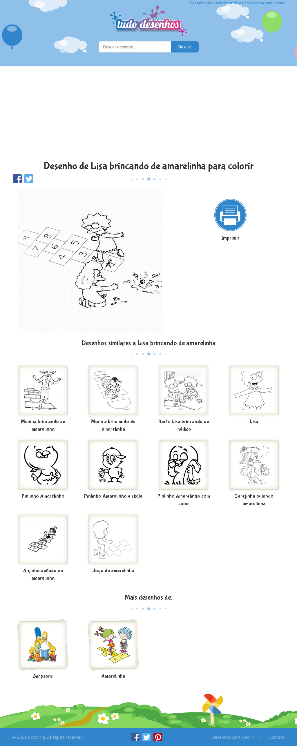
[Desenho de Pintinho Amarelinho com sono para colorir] (184, 465)
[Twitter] (147, 739)
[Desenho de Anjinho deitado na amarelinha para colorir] (43, 539)
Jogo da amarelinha (113, 571)
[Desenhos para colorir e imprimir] (148, 21)
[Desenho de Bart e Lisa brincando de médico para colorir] (184, 390)
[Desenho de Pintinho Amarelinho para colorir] (43, 465)
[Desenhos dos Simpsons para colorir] (43, 645)
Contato (277, 737)
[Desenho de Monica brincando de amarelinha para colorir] (113, 390)
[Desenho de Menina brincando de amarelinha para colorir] (43, 390)
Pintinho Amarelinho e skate (113, 496)
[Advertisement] (148, 114)
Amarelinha (113, 676)
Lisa (254, 422)
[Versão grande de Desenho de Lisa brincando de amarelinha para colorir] (89, 260)
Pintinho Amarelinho (43, 496)
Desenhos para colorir (232, 737)
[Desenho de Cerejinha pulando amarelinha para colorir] (254, 465)
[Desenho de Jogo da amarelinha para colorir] (113, 539)
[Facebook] (135, 739)
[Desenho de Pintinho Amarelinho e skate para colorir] (113, 465)
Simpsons (43, 676)
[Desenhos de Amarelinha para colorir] (113, 645)
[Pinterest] (158, 739)
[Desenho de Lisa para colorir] (254, 390)
